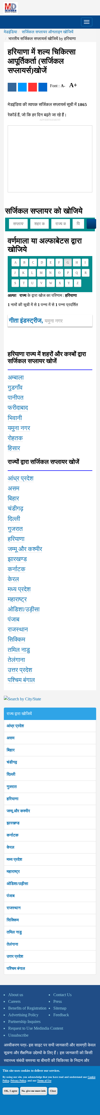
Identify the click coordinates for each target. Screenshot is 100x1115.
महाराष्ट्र (13, 871)
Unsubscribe (18, 1035)
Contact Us (62, 995)
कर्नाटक (12, 835)
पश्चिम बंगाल (16, 968)
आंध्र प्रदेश (15, 726)
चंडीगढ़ (12, 762)
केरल (10, 847)
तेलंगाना (12, 944)
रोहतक (15, 438)
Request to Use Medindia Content (35, 1028)
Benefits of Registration (27, 1008)
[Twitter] (22, 87)
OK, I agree (10, 1090)
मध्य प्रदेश (14, 859)
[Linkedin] (42, 87)
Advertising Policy (23, 1015)
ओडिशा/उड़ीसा (17, 883)
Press (57, 1001)
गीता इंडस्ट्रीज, (36, 320)
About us (15, 995)
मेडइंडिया (10, 32)
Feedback (61, 1015)
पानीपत (16, 397)
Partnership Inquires (24, 1021)
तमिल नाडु (14, 932)
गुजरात (12, 786)
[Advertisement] (46, 158)
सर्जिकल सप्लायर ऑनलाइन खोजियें (47, 32)
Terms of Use (44, 1080)
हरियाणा (12, 799)
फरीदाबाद (18, 407)
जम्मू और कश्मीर (18, 811)
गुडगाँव (15, 387)
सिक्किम (13, 920)
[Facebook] (12, 87)
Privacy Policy (18, 1080)
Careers (14, 1001)
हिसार (14, 448)
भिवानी (15, 418)
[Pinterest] (32, 87)
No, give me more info (34, 1090)
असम (10, 738)
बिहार (11, 750)
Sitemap (59, 1008)
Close (53, 1090)
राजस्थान (14, 908)
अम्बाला (16, 377)
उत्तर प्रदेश (15, 956)
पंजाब (11, 895)
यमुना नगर (19, 428)
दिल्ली (11, 774)
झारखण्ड (13, 823)
